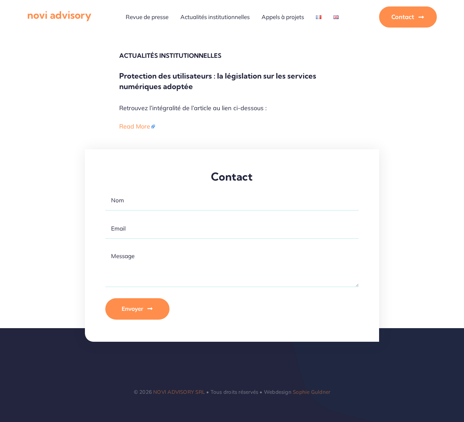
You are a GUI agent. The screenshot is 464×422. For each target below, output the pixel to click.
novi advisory (59, 15)
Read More (134, 126)
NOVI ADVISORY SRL (179, 392)
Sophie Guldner (311, 392)
